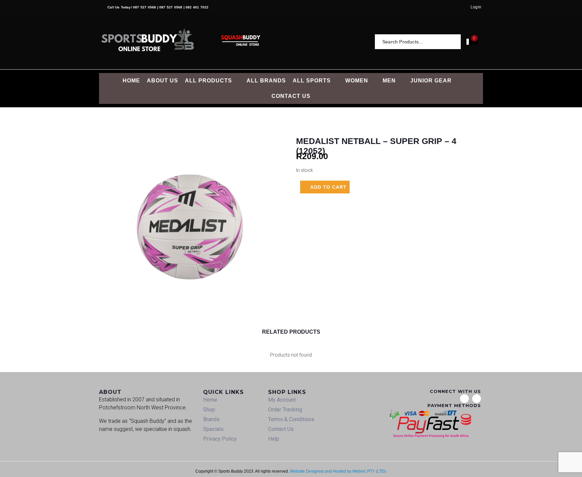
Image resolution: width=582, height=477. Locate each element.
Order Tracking (285, 409)
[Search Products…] (415, 41)
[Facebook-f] (476, 398)
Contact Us (281, 429)
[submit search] (456, 41)
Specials (213, 429)
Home (210, 400)
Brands (211, 419)
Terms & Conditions (291, 419)
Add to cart (328, 187)
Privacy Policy (220, 439)
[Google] (464, 398)
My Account (282, 400)
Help (273, 439)
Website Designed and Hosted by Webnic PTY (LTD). (338, 471)
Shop (209, 409)
